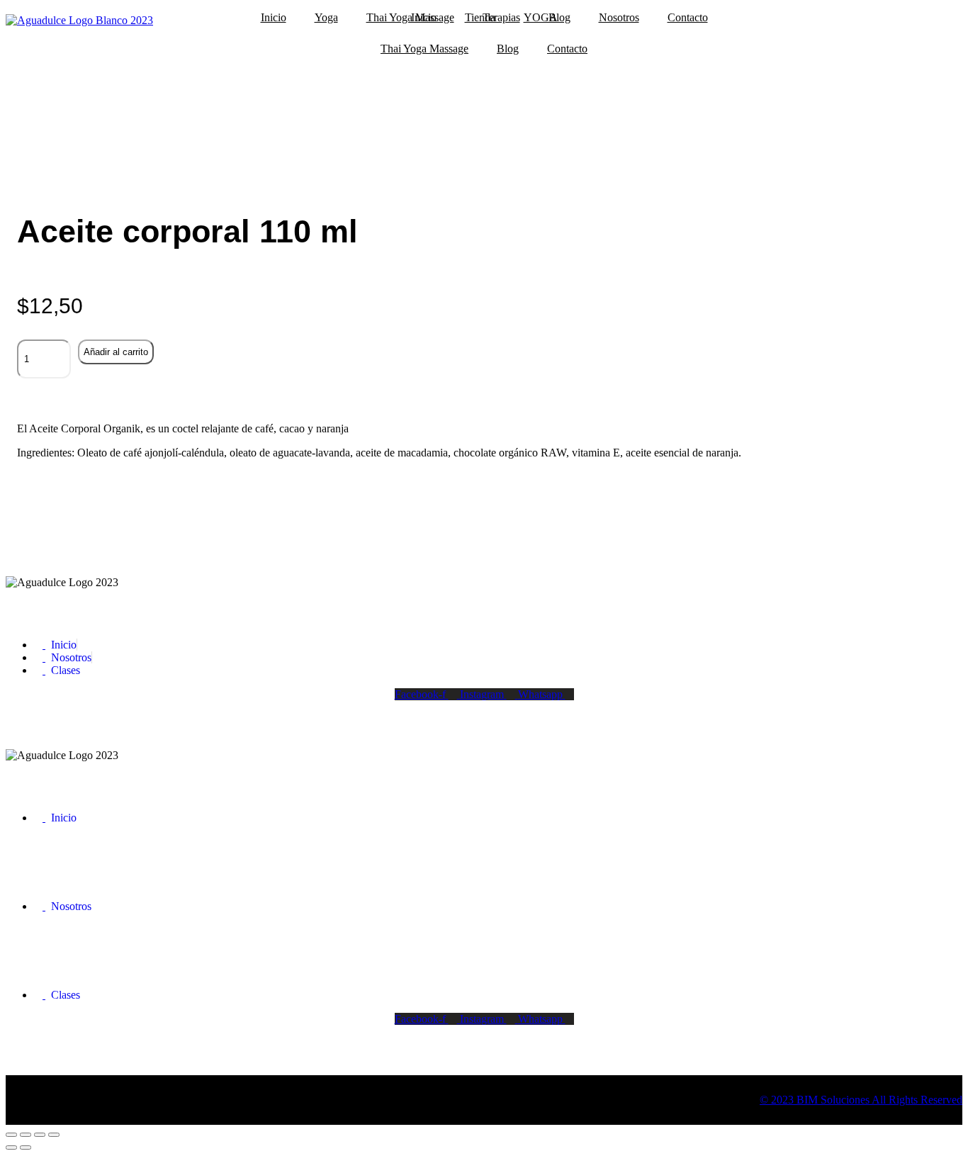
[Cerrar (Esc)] (54, 1135)
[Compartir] (39, 1135)
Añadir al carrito (116, 352)
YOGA (541, 17)
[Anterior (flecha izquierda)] (11, 1147)
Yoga (326, 17)
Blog (508, 49)
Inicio (273, 17)
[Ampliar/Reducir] (11, 1135)
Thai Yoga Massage (424, 49)
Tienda (480, 17)
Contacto (688, 17)
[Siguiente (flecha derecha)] (25, 1147)
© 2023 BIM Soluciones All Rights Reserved (861, 1100)
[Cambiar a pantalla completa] (25, 1135)
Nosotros (619, 17)
